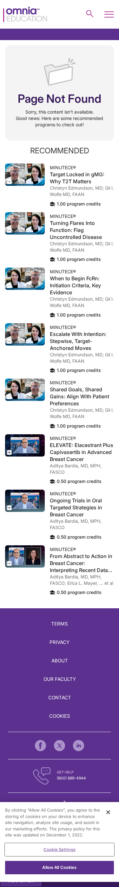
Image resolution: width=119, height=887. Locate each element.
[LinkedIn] (78, 745)
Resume (25, 175)
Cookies (59, 716)
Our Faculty (59, 679)
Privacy (59, 642)
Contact (59, 698)
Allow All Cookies (59, 867)
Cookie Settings (59, 849)
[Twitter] (59, 745)
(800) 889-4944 (71, 778)
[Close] (108, 812)
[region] (59, 842)
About (59, 661)
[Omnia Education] (25, 14)
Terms (59, 624)
